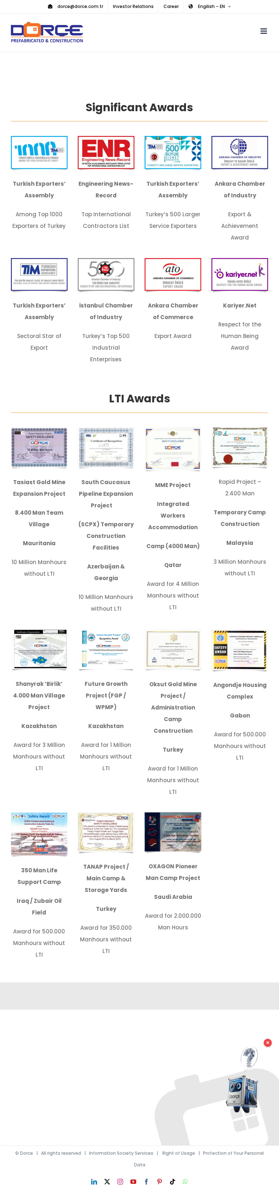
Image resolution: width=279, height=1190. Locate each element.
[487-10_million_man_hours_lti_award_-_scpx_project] (106, 430)
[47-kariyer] (239, 261)
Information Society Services (121, 1153)
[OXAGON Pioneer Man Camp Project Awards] (173, 815)
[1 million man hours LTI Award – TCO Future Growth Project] (106, 632)
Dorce (26, 1153)
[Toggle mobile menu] (264, 31)
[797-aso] (239, 138)
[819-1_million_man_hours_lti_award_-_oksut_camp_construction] (173, 632)
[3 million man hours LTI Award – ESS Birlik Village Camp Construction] (39, 632)
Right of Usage (178, 1153)
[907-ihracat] (173, 138)
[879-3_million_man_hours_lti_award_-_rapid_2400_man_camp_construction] (239, 430)
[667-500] (106, 261)
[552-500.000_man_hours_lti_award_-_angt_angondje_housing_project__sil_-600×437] (239, 632)
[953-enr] (106, 138)
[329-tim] (39, 138)
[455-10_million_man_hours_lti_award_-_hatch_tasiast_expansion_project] (39, 430)
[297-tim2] (39, 261)
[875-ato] (173, 261)
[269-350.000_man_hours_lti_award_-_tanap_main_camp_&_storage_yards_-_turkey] (106, 815)
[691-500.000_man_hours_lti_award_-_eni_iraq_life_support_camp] (39, 815)
